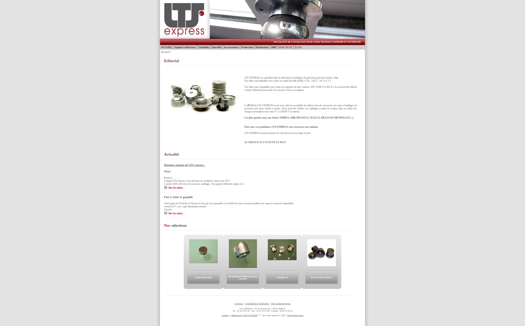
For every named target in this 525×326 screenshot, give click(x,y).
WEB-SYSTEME (250, 315)
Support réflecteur (185, 47)
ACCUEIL (166, 47)
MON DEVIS (285, 47)
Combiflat (203, 47)
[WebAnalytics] (262, 321)
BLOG (298, 47)
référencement (236, 315)
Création (225, 315)
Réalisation (262, 47)
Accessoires (231, 47)
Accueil (165, 52)
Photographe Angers (295, 315)
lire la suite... (177, 187)
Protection (247, 47)
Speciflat (216, 47)
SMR (273, 47)
